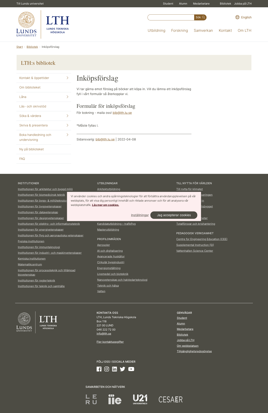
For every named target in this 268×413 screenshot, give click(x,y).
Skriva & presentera (33, 125)
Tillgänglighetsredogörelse (194, 351)
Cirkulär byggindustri (110, 262)
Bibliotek (225, 3)
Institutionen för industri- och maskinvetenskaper (50, 252)
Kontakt (225, 30)
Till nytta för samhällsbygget (194, 206)
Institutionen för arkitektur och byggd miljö (45, 189)
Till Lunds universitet (30, 3)
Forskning (179, 30)
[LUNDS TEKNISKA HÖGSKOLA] (42, 24)
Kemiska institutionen (32, 258)
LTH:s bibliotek (38, 62)
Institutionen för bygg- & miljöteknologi (43, 200)
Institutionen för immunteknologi (39, 247)
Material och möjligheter (192, 218)
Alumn (183, 3)
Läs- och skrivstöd (32, 106)
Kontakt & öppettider (34, 78)
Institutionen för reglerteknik (36, 280)
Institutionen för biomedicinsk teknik (41, 194)
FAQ (22, 159)
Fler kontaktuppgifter (110, 341)
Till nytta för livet (187, 212)
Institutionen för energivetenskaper (41, 229)
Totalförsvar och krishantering (195, 223)
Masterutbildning (108, 229)
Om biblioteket (29, 87)
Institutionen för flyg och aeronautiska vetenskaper (50, 235)
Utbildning (156, 30)
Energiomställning (109, 268)
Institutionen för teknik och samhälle (41, 286)
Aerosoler (103, 245)
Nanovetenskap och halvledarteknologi (122, 279)
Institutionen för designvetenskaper (41, 218)
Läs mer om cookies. (105, 204)
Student (168, 3)
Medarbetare (201, 3)
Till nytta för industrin (190, 200)
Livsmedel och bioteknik (112, 274)
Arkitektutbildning (108, 189)
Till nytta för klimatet (189, 189)
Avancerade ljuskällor (111, 256)
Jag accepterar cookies (174, 215)
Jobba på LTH (243, 3)
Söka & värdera (30, 116)
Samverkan (203, 30)
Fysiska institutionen (31, 241)
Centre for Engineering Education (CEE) (201, 239)
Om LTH (244, 30)
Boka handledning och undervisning (35, 137)
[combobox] (170, 17)
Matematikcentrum (30, 264)
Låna (22, 97)
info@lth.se (104, 333)
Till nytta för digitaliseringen (194, 194)
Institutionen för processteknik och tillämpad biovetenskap (46, 272)
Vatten (101, 291)
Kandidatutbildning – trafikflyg (116, 223)
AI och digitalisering (110, 250)
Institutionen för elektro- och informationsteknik (49, 223)
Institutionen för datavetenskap (38, 212)
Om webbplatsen (188, 346)
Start (19, 47)
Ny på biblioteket (31, 149)
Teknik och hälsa (108, 285)
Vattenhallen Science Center (194, 250)
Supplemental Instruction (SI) (195, 245)
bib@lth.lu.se (122, 113)
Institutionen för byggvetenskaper (40, 206)
